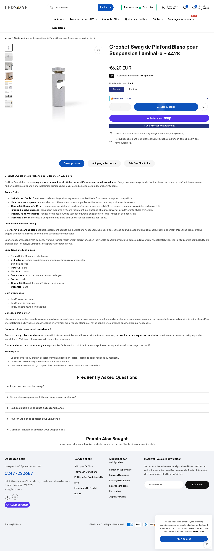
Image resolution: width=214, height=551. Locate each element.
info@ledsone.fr (13, 489)
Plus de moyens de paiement (159, 125)
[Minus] (113, 107)
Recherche (106, 7)
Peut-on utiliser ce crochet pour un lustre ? (35, 418)
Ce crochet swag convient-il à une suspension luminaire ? (43, 397)
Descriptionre (72, 163)
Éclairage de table (119, 485)
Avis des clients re (139, 163)
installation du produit (85, 488)
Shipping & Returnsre (104, 163)
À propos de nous (84, 466)
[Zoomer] (98, 50)
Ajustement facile (22, 38)
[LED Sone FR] (16, 7)
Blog (76, 482)
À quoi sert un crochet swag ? (27, 386)
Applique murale (117, 496)
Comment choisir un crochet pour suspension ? (37, 429)
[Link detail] (7, 497)
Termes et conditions (85, 471)
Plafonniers (115, 491)
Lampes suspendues (120, 469)
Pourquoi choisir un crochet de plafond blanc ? (37, 407)
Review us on (139, 7)
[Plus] (127, 107)
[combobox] (80, 7)
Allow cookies (184, 539)
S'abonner (197, 484)
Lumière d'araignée (119, 475)
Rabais (77, 493)
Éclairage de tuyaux (119, 480)
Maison (8, 38)
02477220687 (19, 473)
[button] (204, 107)
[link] (58, 19)
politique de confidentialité (89, 477)
